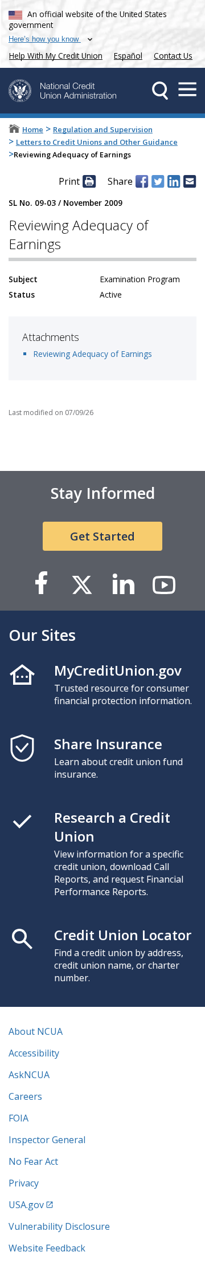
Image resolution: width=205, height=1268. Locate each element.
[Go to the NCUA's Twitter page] (82, 584)
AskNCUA (29, 1074)
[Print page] (89, 181)
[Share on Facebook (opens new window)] (142, 181)
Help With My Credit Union (53, 54)
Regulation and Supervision (103, 129)
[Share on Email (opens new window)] (189, 181)
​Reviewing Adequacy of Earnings (92, 353)
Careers (25, 1096)
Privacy (24, 1183)
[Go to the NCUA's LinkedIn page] (123, 584)
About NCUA (36, 1031)
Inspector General (47, 1139)
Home (32, 129)
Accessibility (34, 1053)
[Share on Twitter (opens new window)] (158, 181)
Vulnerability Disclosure (59, 1226)
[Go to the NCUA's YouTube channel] (164, 584)
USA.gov (26, 1204)
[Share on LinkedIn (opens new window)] (174, 181)
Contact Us (173, 55)
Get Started (102, 536)
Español (128, 55)
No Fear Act (33, 1161)
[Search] (160, 91)
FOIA (18, 1118)
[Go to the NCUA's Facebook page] (41, 584)
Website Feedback (47, 1248)
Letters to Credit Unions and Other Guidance (97, 142)
